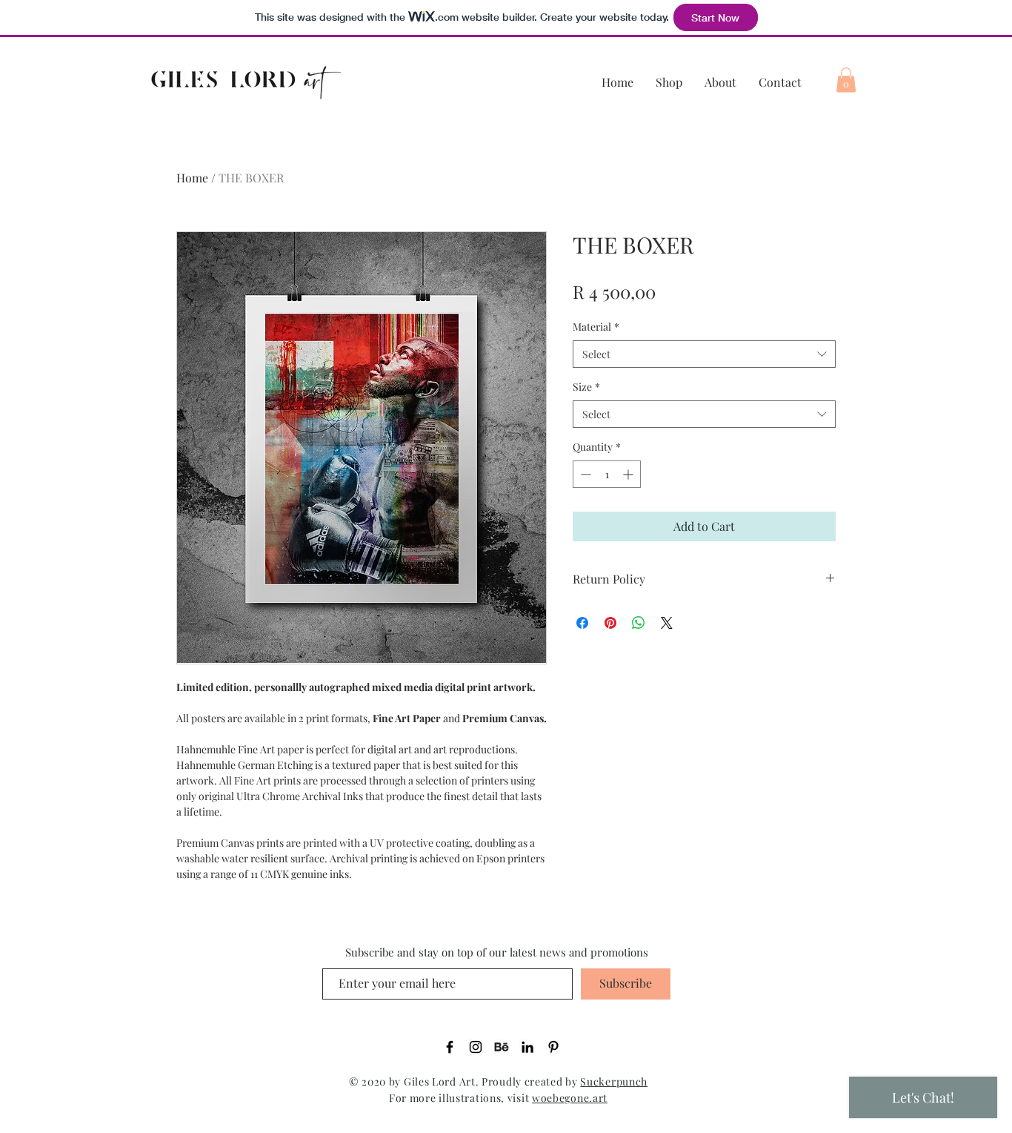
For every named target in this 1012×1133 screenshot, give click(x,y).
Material (596, 327)
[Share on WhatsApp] (639, 623)
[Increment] (629, 474)
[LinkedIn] (527, 1047)
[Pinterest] (553, 1047)
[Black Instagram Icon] (475, 1047)
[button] (846, 79)
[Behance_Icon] (501, 1047)
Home (192, 177)
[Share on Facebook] (582, 623)
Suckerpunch (614, 1081)
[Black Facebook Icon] (450, 1047)
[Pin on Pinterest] (610, 623)
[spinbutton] (606, 474)
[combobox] (704, 354)
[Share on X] (667, 623)
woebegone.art (569, 1098)
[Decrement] (584, 474)
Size (586, 387)
